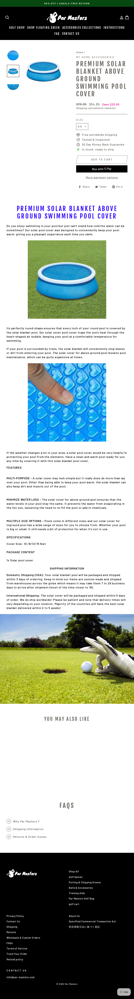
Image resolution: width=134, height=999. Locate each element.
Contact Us (71, 33)
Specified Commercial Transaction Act (92, 921)
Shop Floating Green (43, 27)
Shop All (74, 871)
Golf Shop (17, 27)
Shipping (81, 108)
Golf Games (76, 876)
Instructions (114, 27)
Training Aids (77, 893)
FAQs (10, 943)
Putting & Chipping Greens (85, 882)
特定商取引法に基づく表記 (84, 926)
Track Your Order (17, 953)
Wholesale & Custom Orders (23, 937)
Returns (11, 932)
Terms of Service (17, 948)
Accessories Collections (81, 27)
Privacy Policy (15, 915)
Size (80, 119)
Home (79, 52)
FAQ (56, 33)
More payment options (102, 177)
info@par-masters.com (21, 977)
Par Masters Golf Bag (81, 898)
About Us (74, 915)
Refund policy (15, 959)
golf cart (74, 904)
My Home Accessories (95, 57)
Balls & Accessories (81, 887)
